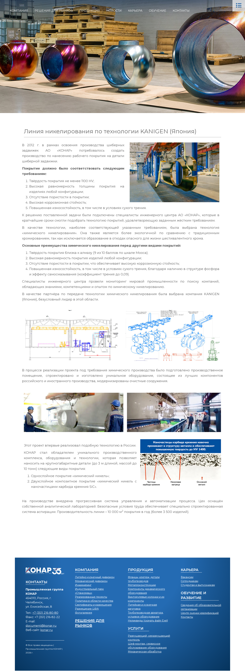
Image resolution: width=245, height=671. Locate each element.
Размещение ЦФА (87, 608)
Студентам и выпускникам (198, 585)
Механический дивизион (91, 581)
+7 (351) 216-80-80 (45, 612)
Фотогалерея (83, 612)
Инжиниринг (83, 585)
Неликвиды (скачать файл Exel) (148, 620)
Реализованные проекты (91, 597)
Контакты (187, 617)
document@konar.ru (41, 625)
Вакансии (187, 577)
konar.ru (46, 630)
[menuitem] (19, 10)
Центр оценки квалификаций (200, 613)
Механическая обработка (144, 651)
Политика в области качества (94, 600)
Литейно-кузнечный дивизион (94, 577)
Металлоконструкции (142, 585)
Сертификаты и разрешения (93, 604)
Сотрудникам (189, 581)
